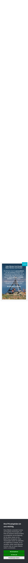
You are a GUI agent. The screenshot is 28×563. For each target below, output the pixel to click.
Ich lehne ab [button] (14, 554)
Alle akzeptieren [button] (14, 551)
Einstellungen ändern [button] (14, 557)
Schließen (25, 264)
